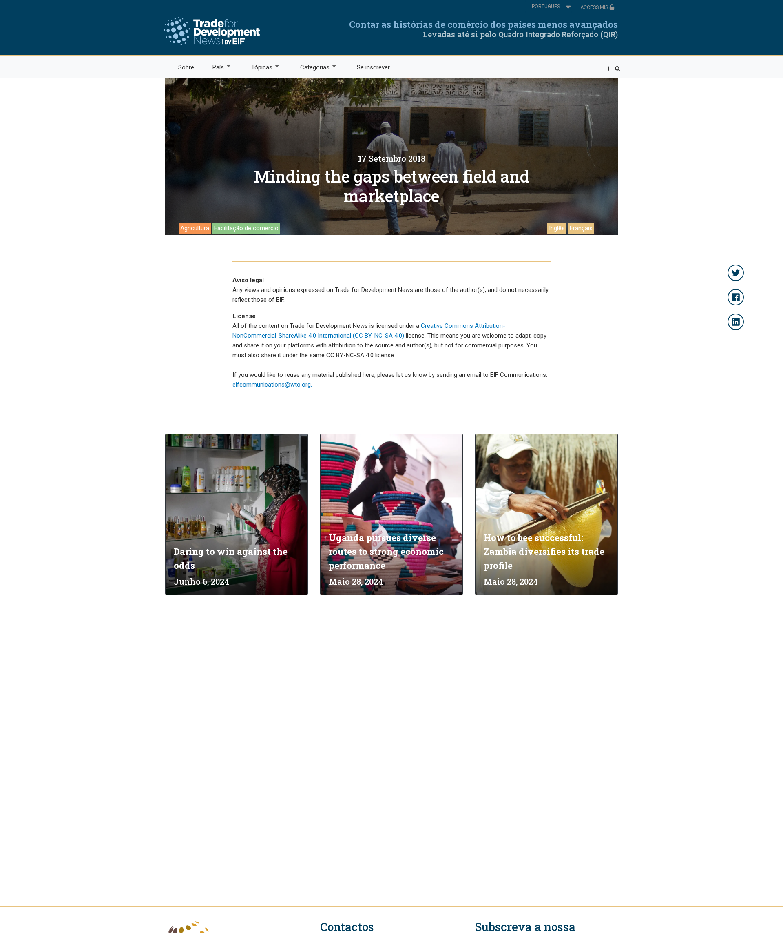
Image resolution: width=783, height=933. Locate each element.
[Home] (212, 31)
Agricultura (194, 228)
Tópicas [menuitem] (257, 67)
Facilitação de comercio (246, 228)
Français (581, 228)
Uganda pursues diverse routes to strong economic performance (386, 551)
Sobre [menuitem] (186, 67)
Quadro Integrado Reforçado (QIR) (558, 34)
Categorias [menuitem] (310, 67)
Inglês (557, 228)
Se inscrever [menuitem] (373, 67)
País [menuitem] (213, 67)
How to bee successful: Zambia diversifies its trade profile (544, 551)
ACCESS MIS (594, 7)
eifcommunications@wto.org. (272, 384)
